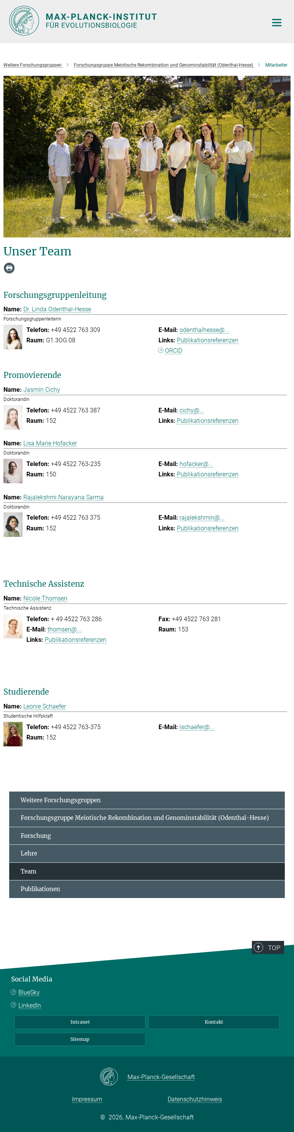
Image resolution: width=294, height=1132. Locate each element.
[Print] (9, 268)
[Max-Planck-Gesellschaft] (113, 1077)
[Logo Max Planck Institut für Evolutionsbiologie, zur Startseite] (133, 21)
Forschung (36, 835)
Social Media (31, 979)
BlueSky (29, 992)
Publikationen (40, 889)
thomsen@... (64, 629)
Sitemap (80, 1039)
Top (274, 948)
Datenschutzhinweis (195, 1099)
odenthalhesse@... (204, 330)
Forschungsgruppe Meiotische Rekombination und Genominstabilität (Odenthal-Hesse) (145, 817)
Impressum (87, 1099)
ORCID (173, 350)
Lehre (29, 853)
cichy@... (192, 410)
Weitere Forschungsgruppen (61, 800)
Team (28, 871)
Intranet (80, 1022)
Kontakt (214, 1022)
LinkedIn (29, 1005)
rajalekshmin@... (202, 517)
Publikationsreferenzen (207, 340)
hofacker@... (196, 464)
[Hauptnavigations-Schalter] (276, 22)
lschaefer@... (197, 727)
